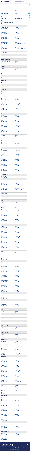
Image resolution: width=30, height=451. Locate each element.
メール (20, 447)
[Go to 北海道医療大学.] (1, 4)
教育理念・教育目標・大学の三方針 (5, 13)
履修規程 (3, 20)
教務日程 (16, 13)
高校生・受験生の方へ (25, 0)
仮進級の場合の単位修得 (17, 16)
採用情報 (15, 447)
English (21, 447)
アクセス (16, 1)
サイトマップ (24, 447)
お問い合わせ (20, 1)
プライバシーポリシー (9, 447)
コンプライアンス (13, 447)
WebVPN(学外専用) (18, 447)
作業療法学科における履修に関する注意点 (19, 18)
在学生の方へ (24, 1)
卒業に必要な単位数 (4, 18)
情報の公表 (27, 444)
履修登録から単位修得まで (4, 16)
